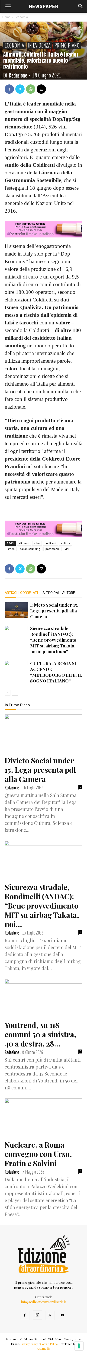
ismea (11, 549)
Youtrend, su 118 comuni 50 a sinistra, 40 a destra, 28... (40, 1034)
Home (6, 17)
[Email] (41, 89)
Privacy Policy (29, 1344)
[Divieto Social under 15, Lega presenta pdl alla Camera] (16, 610)
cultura (65, 543)
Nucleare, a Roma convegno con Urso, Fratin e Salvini (38, 1154)
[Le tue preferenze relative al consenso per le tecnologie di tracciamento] (78, 1345)
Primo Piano (67, 45)
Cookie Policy (48, 1344)
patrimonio (52, 549)
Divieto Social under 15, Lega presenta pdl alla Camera (54, 610)
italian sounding (30, 549)
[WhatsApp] (30, 89)
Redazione (18, 75)
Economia (21, 17)
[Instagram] (37, 1315)
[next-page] (15, 693)
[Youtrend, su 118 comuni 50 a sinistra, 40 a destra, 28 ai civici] (43, 998)
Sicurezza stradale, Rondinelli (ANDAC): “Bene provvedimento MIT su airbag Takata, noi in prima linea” (53, 639)
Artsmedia (43, 1348)
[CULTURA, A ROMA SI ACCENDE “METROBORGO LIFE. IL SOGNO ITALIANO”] (16, 669)
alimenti (24, 543)
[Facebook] (9, 89)
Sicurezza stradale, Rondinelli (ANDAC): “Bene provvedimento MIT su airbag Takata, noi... (42, 905)
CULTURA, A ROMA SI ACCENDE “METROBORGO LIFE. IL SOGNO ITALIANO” (56, 672)
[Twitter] (20, 89)
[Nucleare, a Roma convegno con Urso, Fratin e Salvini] (43, 1117)
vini (67, 549)
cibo (37, 543)
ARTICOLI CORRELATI (21, 593)
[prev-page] (7, 693)
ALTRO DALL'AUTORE (58, 593)
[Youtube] (62, 1315)
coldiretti (50, 543)
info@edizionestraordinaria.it (43, 1302)
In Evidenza (39, 45)
